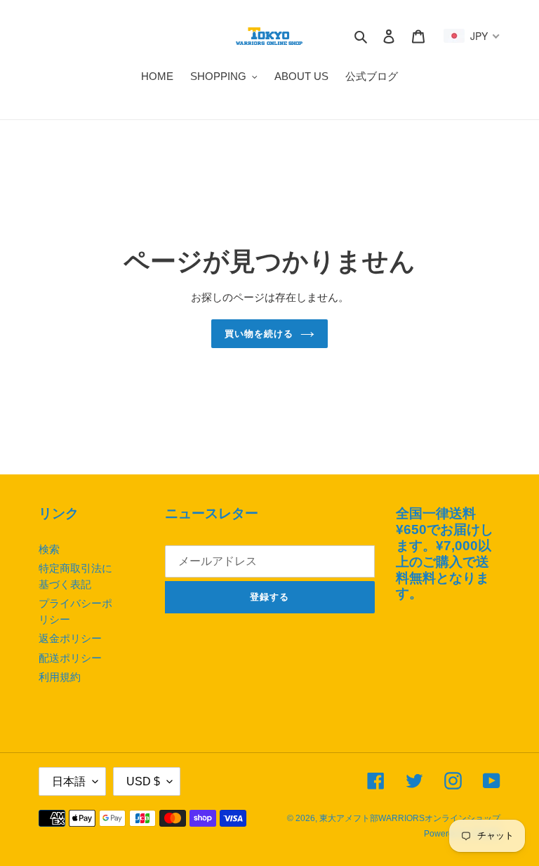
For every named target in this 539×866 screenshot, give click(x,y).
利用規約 (60, 677)
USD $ (143, 781)
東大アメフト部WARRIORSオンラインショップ (409, 818)
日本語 (69, 781)
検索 (49, 549)
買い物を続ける (259, 333)
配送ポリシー (70, 658)
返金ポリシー (70, 638)
